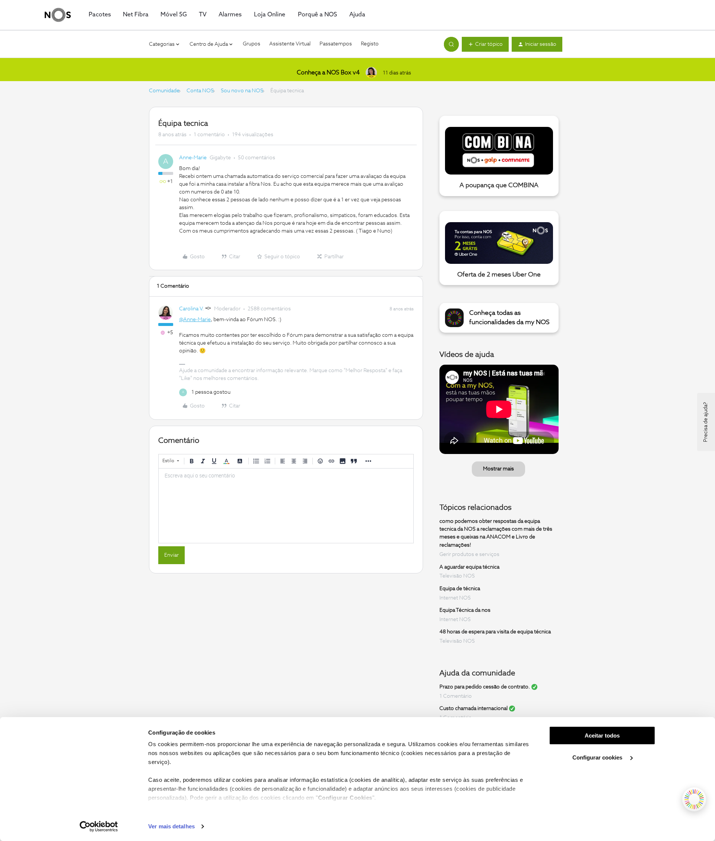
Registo (370, 44)
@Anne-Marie (195, 319)
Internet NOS (455, 598)
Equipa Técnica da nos (464, 610)
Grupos (251, 44)
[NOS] (58, 15)
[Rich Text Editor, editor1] (286, 506)
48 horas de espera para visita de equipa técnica (495, 631)
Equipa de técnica (459, 588)
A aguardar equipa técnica (469, 566)
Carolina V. (191, 308)
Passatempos (336, 44)
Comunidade (164, 90)
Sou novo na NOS (242, 90)
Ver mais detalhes (171, 826)
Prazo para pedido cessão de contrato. (484, 687)
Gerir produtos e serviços (469, 554)
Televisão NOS (457, 576)
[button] (485, 44)
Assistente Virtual (290, 44)
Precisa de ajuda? (705, 422)
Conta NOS (200, 90)
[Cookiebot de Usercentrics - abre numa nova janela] (98, 826)
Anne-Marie (193, 157)
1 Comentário (455, 696)
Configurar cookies (598, 757)
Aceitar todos (602, 735)
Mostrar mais (498, 468)
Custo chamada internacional (473, 708)
